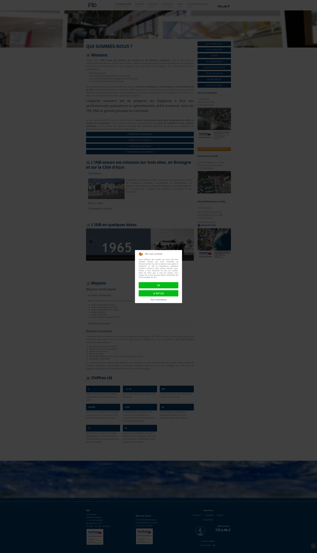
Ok (158, 285)
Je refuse (158, 293)
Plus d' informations (159, 299)
